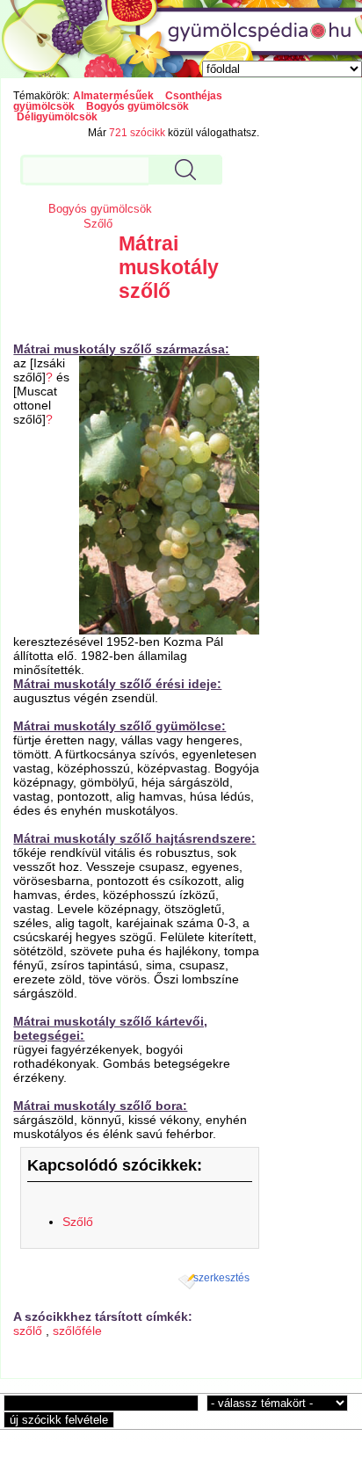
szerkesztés (221, 1278)
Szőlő (97, 223)
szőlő (27, 1331)
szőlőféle (77, 1331)
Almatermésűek (113, 96)
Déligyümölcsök (57, 117)
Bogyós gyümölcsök (137, 106)
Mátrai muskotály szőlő (169, 267)
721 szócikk (137, 132)
